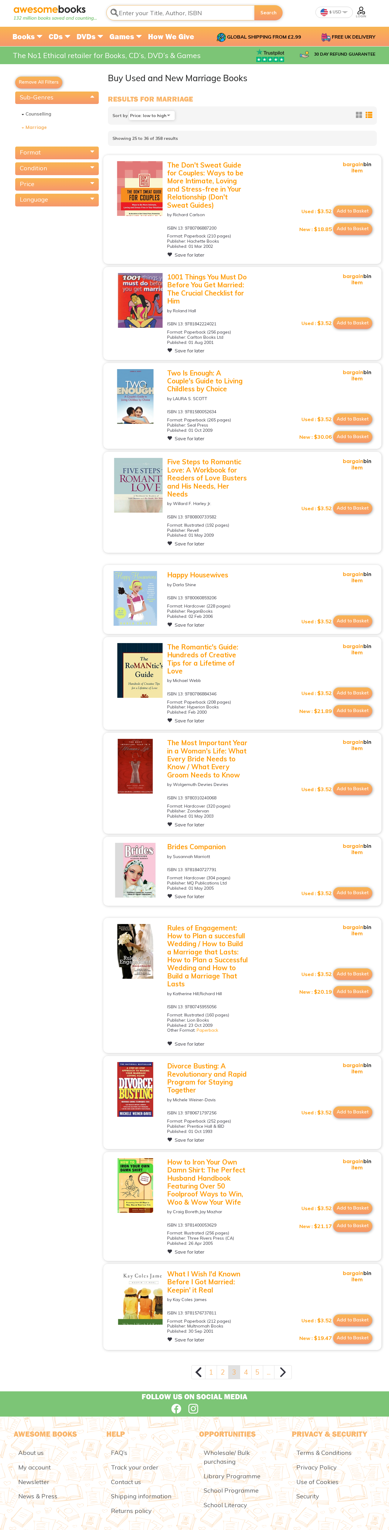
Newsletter (33, 1482)
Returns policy (131, 1510)
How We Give (171, 36)
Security (307, 1496)
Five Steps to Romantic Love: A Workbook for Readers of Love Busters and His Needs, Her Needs (207, 478)
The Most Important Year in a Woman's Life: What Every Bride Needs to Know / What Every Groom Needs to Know (207, 759)
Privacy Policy (316, 1467)
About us (31, 1452)
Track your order (134, 1467)
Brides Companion (196, 847)
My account (34, 1467)
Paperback (207, 1030)
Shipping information (141, 1496)
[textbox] (180, 12)
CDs (56, 36)
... (268, 1372)
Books (24, 36)
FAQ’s (119, 1452)
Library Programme (232, 1476)
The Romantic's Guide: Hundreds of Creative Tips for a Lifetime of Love (202, 659)
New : (315, 229)
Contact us (126, 1482)
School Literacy (225, 1505)
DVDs (87, 36)
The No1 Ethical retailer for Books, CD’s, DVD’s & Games (107, 55)
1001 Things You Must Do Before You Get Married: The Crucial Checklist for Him (207, 289)
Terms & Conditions (324, 1452)
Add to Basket (353, 211)
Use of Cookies (317, 1482)
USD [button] (336, 11)
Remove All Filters (39, 82)
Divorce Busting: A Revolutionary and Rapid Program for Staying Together (207, 1078)
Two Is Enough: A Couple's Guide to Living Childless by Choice (205, 381)
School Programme (231, 1490)
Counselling (38, 114)
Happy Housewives (197, 575)
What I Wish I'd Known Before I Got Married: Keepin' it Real (203, 1282)
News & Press (37, 1496)
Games (122, 36)
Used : (316, 211)
